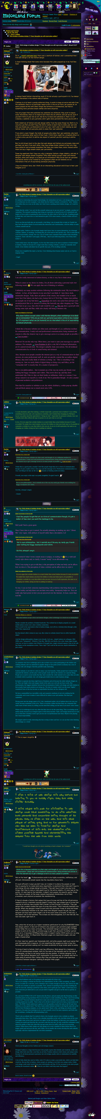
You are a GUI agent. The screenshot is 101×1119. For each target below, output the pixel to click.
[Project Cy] (7, 868)
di (4, 271)
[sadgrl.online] (7, 408)
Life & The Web (12, 32)
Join (94, 23)
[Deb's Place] (7, 794)
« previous (73, 38)
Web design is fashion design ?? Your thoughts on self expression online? (34, 36)
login (59, 14)
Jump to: (61, 1085)
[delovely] (7, 277)
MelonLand (91, 10)
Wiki (87, 43)
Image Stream (90, 48)
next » (78, 38)
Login (89, 23)
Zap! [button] (98, 62)
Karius (6, 194)
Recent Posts (53, 21)
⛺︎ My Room (9, 69)
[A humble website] (7, 200)
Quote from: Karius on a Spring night (24, 513)
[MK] (7, 57)
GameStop (45, 300)
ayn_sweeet (8, 1040)
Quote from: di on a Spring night (22, 454)
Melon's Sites (91, 50)
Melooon (7, 51)
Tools (88, 53)
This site (60, 306)
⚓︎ (12, 53)
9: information (75, 25)
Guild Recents (62, 21)
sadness (6, 402)
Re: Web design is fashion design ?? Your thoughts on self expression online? (44, 194)
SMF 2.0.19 (30, 1091)
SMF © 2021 (39, 1091)
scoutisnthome (8, 657)
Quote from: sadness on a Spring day (24, 571)
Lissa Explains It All (42, 344)
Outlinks (89, 55)
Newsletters (90, 46)
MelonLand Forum (12, 31)
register (65, 14)
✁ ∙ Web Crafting (14, 34)
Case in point (22, 336)
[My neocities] (7, 662)
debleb (6, 788)
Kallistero (7, 862)
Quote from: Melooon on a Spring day (24, 312)
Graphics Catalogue (92, 41)
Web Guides (89, 38)
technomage (8, 973)
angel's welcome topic (29, 56)
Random (45, 21)
